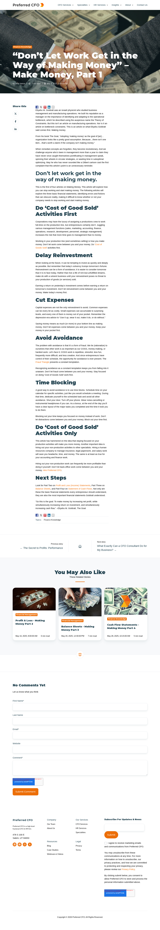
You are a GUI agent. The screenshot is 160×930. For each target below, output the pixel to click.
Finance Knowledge (22, 47)
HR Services (100, 5)
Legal (78, 841)
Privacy (79, 846)
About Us (51, 828)
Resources (52, 841)
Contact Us (142, 5)
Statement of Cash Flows (80, 489)
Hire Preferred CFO (52, 470)
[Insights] (80, 546)
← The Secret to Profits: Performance (41, 547)
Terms (78, 850)
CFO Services (64, 5)
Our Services (82, 820)
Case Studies (52, 850)
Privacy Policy (128, 869)
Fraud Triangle (42, 362)
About (128, 5)
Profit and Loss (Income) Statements (73, 485)
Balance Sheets (43, 489)
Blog (49, 846)
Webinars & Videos (55, 854)
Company (51, 820)
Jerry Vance (20, 83)
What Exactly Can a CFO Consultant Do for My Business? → (122, 547)
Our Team (51, 824)
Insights (115, 5)
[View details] (15, 844)
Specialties (82, 5)
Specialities (81, 832)
